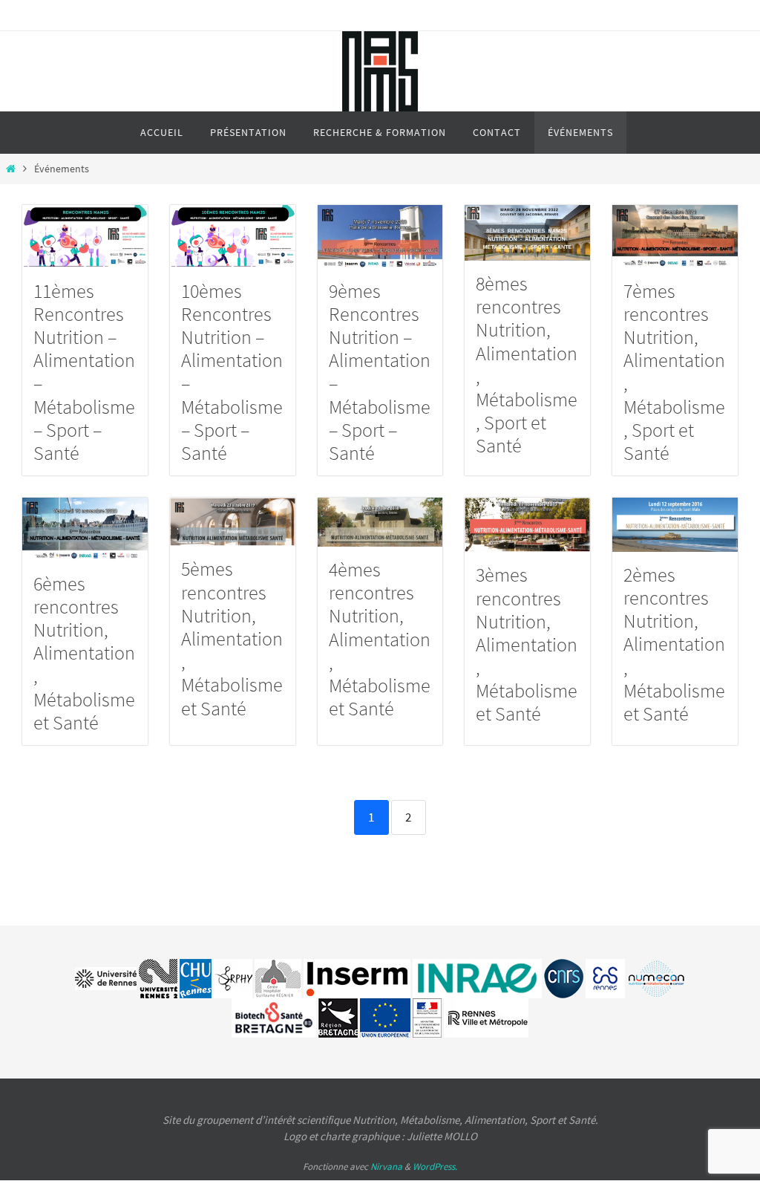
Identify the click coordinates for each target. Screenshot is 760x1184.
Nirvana (386, 1166)
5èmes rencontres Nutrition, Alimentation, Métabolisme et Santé (232, 638)
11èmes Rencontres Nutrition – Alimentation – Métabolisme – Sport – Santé (84, 372)
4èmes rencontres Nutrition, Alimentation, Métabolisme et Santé (379, 639)
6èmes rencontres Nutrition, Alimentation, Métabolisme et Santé (84, 653)
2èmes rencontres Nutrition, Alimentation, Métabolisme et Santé (674, 644)
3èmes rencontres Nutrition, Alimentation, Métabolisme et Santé (526, 644)
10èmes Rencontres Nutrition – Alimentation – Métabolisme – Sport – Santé (232, 372)
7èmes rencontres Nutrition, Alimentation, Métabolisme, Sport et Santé (674, 372)
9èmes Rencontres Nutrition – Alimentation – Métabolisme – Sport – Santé (379, 372)
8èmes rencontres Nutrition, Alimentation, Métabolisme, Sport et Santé (526, 364)
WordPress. (435, 1166)
